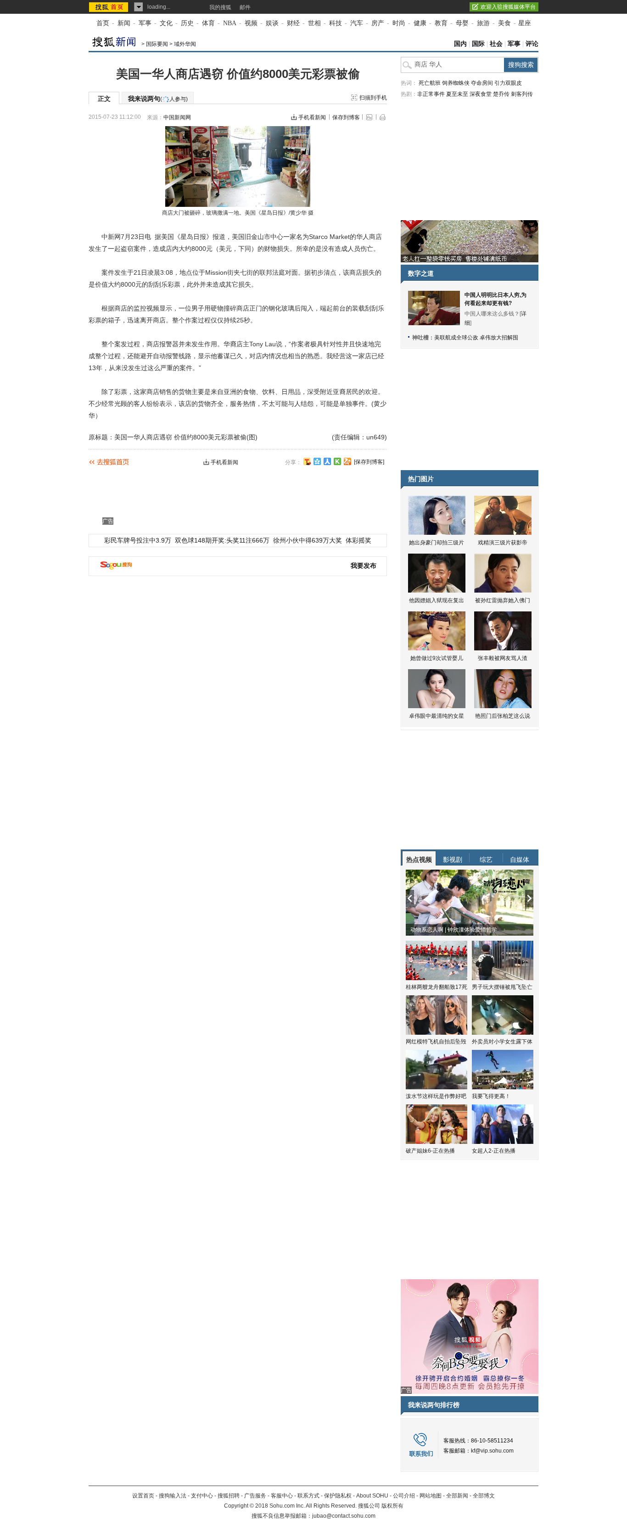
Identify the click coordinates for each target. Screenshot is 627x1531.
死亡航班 (430, 83)
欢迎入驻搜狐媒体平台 (508, 7)
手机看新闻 (312, 117)
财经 (293, 23)
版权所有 (392, 1506)
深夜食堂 (481, 94)
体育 (208, 23)
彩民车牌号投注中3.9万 (137, 540)
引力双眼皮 (508, 83)
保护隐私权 (338, 1495)
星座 (524, 23)
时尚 (398, 23)
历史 (187, 23)
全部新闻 (457, 1495)
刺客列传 (522, 94)
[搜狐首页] (109, 7)
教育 (441, 23)
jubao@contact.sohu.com (343, 1516)
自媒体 (519, 859)
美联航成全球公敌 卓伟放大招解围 (476, 337)
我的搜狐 (220, 7)
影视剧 (452, 859)
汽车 (356, 23)
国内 (460, 43)
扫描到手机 (373, 97)
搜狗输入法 (172, 1495)
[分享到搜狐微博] (307, 461)
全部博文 (484, 1495)
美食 (504, 23)
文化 (166, 23)
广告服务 (255, 1495)
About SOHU (372, 1495)
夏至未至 (457, 94)
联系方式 (308, 1495)
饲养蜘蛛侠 (456, 83)
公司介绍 (404, 1495)
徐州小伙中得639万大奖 (307, 540)
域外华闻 (185, 44)
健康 (420, 23)
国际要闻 (157, 44)
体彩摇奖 (358, 540)
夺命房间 (482, 83)
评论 (532, 43)
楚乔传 (501, 94)
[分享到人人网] (327, 461)
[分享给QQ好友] (317, 461)
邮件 (245, 7)
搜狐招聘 (229, 1495)
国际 (478, 43)
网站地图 (431, 1495)
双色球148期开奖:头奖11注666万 (222, 540)
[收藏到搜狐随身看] (337, 461)
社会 (496, 43)
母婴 (462, 23)
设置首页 (143, 1495)
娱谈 (272, 23)
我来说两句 (158, 98)
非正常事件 (431, 94)
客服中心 (282, 1495)
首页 (102, 23)
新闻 (124, 23)
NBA (229, 23)
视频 (251, 23)
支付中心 (202, 1495)
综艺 (486, 859)
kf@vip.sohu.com (492, 1451)
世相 (314, 23)
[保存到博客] (369, 462)
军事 (145, 23)
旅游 (483, 23)
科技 (335, 23)
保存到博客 (346, 117)
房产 (377, 23)
